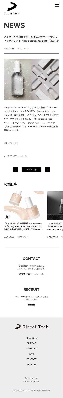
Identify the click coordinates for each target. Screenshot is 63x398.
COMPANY (31, 348)
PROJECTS (31, 338)
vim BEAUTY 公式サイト (16, 156)
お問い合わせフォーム (31, 274)
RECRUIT (31, 364)
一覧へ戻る (32, 169)
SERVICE (31, 343)
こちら (15, 143)
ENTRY (31, 304)
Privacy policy (31, 378)
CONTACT (31, 359)
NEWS (31, 354)
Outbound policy (31, 381)
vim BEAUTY (23, 48)
